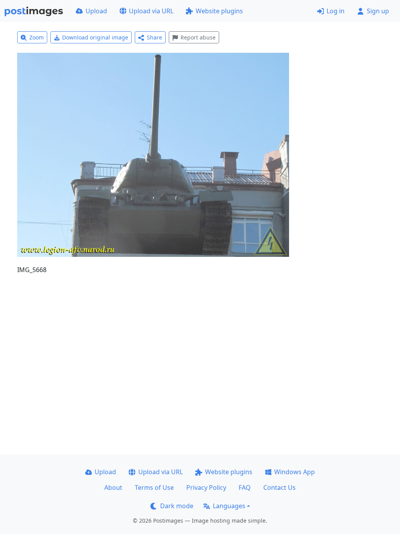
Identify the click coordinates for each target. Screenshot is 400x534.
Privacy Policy (206, 487)
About (113, 487)
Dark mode (176, 506)
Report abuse (198, 37)
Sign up (378, 11)
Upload (96, 11)
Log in (336, 11)
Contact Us (279, 487)
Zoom (36, 37)
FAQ (245, 487)
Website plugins (219, 11)
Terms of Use (154, 487)
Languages (229, 506)
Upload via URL (151, 11)
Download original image (95, 37)
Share (154, 37)
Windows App (294, 472)
